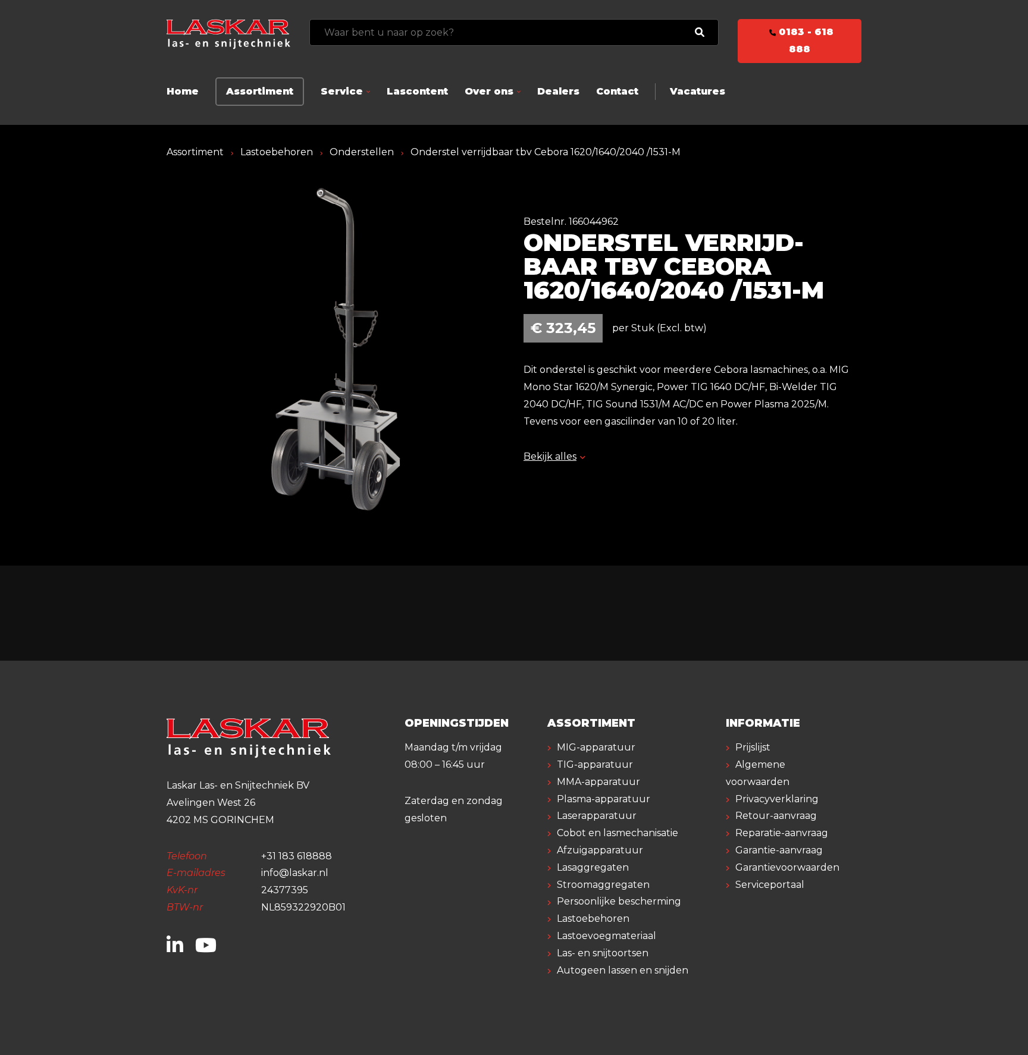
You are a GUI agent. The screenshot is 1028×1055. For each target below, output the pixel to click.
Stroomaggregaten (603, 884)
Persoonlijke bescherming (619, 901)
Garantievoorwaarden (787, 867)
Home (183, 91)
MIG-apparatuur (596, 747)
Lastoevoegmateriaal (606, 935)
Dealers (558, 91)
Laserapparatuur (597, 815)
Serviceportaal (769, 884)
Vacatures (697, 91)
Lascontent (417, 91)
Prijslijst (752, 747)
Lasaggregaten (593, 867)
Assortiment (259, 91)
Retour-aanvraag (776, 815)
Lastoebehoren (276, 152)
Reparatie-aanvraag (781, 833)
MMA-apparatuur (598, 781)
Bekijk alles (550, 456)
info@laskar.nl (294, 872)
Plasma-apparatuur (603, 799)
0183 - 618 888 (804, 40)
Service (342, 91)
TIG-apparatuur (595, 764)
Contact (617, 91)
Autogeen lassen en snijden (622, 970)
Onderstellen (362, 152)
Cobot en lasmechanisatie (617, 833)
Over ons (489, 91)
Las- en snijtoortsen (602, 953)
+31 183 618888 (296, 856)
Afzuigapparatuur (600, 850)
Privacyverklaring (777, 799)
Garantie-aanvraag (779, 850)
